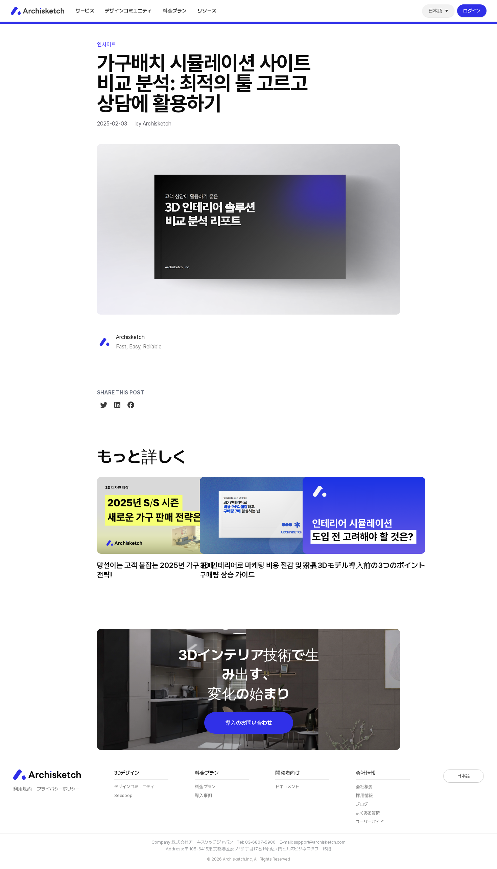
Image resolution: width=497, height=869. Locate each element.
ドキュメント (287, 786)
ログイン (471, 11)
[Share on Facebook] (131, 405)
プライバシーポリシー (58, 789)
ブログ (207, 26)
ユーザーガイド (370, 821)
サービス (84, 11)
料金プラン (175, 11)
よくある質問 (368, 813)
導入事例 (203, 795)
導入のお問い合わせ (248, 722)
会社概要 (364, 786)
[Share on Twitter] (104, 405)
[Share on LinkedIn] (117, 405)
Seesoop (123, 795)
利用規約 (22, 789)
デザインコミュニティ (128, 11)
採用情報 (364, 795)
